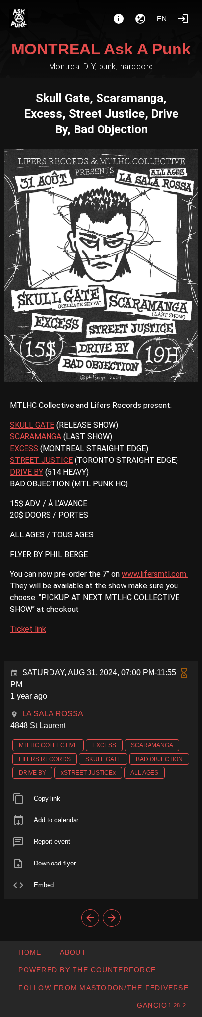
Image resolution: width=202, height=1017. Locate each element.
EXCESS (24, 448)
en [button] (162, 19)
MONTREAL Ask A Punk (101, 49)
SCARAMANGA (35, 436)
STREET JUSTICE (41, 460)
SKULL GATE (32, 425)
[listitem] (101, 799)
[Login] (183, 18)
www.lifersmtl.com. (155, 574)
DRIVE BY (26, 472)
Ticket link (28, 629)
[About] (118, 18)
